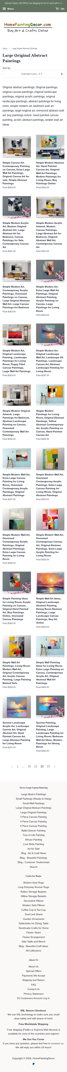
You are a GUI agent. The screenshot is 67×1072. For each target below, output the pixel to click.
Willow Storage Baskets (33, 896)
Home (5, 48)
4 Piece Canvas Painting (33, 821)
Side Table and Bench (33, 941)
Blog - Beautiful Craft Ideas (33, 946)
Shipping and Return (33, 980)
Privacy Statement (33, 994)
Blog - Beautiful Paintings (33, 858)
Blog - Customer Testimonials (33, 862)
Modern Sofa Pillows (34, 905)
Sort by (6, 68)
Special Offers (33, 971)
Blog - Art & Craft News (33, 853)
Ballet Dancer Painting (33, 830)
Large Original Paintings (33, 812)
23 (48, 766)
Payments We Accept (33, 975)
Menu (10, 8)
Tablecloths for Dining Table (33, 923)
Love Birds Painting (33, 844)
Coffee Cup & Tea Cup (33, 910)
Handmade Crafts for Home (34, 928)
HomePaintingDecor (43, 1058)
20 (29, 766)
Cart (62, 8)
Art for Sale (33, 848)
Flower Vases (33, 932)
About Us (33, 966)
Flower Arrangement (34, 937)
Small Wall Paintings (33, 803)
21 (35, 766)
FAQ (33, 984)
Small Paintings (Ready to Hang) (33, 798)
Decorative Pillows (33, 901)
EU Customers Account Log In (33, 998)
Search (33, 867)
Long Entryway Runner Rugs (33, 887)
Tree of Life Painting (33, 835)
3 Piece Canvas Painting (33, 817)
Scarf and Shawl (33, 914)
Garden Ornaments (33, 919)
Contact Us (33, 989)
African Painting (33, 839)
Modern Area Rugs (33, 882)
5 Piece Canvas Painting (33, 826)
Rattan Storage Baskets (33, 891)
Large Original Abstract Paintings (33, 808)
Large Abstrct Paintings (33, 794)
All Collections (33, 950)
